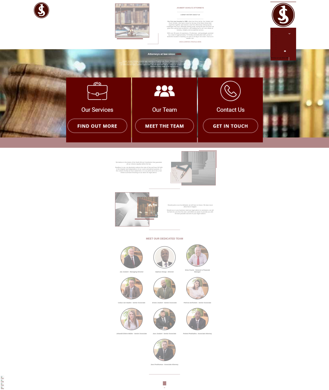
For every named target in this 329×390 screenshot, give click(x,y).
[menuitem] (285, 30)
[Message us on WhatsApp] (2, 387)
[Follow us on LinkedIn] (2, 380)
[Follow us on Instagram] (2, 384)
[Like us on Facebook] (2, 377)
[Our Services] (289, 34)
